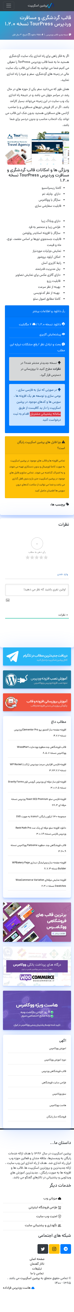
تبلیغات (37, 1268)
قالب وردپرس (52, 35)
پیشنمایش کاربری (50, 334)
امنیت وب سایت (47, 1216)
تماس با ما (37, 1273)
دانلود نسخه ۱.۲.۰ (49, 324)
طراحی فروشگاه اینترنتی (43, 1207)
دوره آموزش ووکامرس (55, 1060)
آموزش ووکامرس (57, 1049)
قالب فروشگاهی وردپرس (54, 1071)
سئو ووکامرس (59, 1094)
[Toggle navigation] (8, 6)
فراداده (7, 1288)
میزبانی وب (50, 1198)
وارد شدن (63, 574)
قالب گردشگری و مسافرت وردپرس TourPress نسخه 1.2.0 (38, 21)
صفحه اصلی (37, 1259)
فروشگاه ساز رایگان (56, 1117)
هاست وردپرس (21, 1288)
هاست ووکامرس (58, 1105)
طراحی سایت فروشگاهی (54, 1083)
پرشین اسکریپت (37, 5)
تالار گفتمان (37, 1264)
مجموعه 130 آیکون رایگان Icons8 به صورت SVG (41, 817)
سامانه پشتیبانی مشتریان (45, 414)
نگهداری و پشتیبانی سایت (41, 1225)
